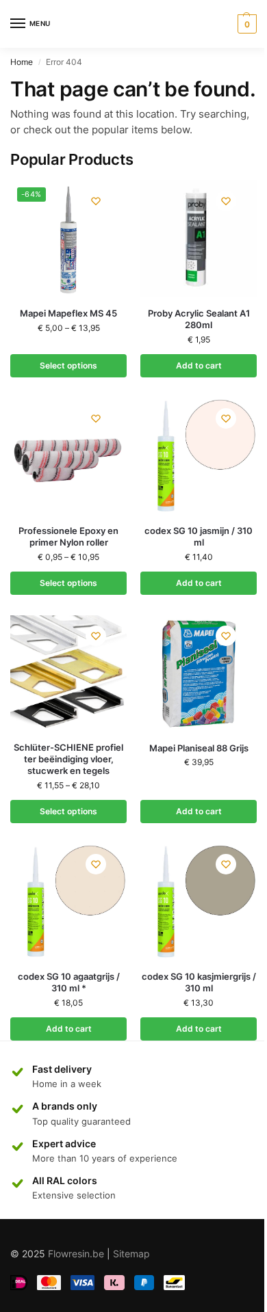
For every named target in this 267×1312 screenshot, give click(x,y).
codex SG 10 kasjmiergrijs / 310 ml (199, 982)
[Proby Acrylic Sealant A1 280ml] (198, 238)
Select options (68, 365)
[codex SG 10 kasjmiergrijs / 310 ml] (198, 902)
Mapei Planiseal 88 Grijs (199, 747)
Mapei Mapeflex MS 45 (68, 313)
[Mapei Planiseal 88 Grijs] (198, 673)
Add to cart (199, 365)
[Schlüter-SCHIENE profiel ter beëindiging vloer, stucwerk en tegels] (68, 673)
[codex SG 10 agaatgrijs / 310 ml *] (68, 902)
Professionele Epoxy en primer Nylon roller (68, 536)
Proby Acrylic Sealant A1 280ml (199, 319)
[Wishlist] (96, 201)
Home (21, 62)
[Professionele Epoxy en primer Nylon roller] (68, 456)
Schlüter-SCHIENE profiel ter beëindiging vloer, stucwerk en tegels (68, 759)
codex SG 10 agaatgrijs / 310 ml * (69, 982)
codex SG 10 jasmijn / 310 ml (198, 536)
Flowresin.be (76, 1253)
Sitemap (131, 1253)
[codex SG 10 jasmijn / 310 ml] (198, 456)
